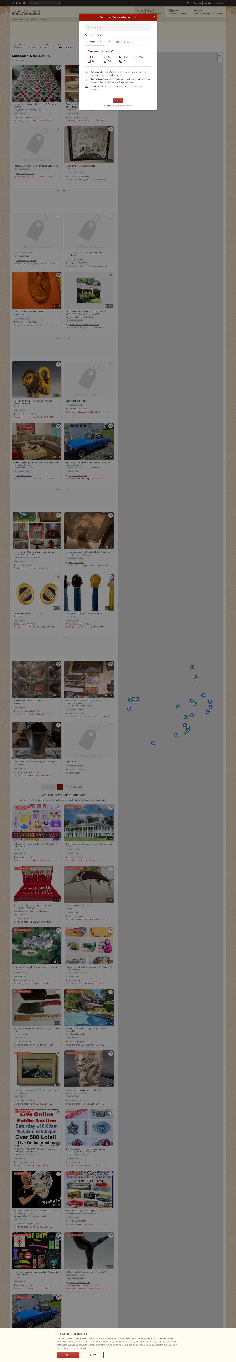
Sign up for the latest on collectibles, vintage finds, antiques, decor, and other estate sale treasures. (120, 80)
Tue (109, 57)
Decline (92, 1355)
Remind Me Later (112, 106)
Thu (141, 57)
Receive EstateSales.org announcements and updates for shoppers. (116, 87)
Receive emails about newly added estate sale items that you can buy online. (119, 73)
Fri (93, 61)
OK (67, 1355)
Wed (126, 57)
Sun (125, 61)
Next (118, 100)
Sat (109, 61)
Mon (94, 57)
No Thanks (127, 106)
